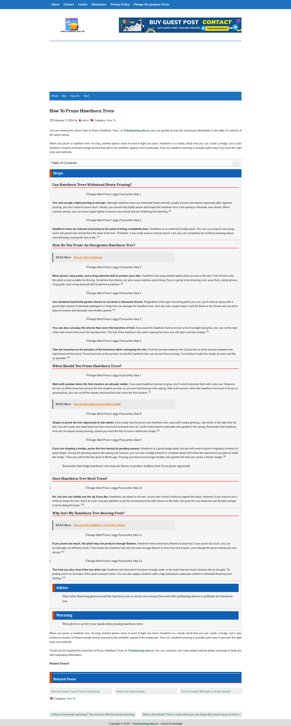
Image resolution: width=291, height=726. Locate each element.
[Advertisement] (145, 66)
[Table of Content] (236, 163)
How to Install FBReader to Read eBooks (206, 691)
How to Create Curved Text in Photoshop (75, 691)
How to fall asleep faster (130, 691)
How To (111, 120)
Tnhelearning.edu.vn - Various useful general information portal (72, 25)
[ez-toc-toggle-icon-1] (234, 163)
